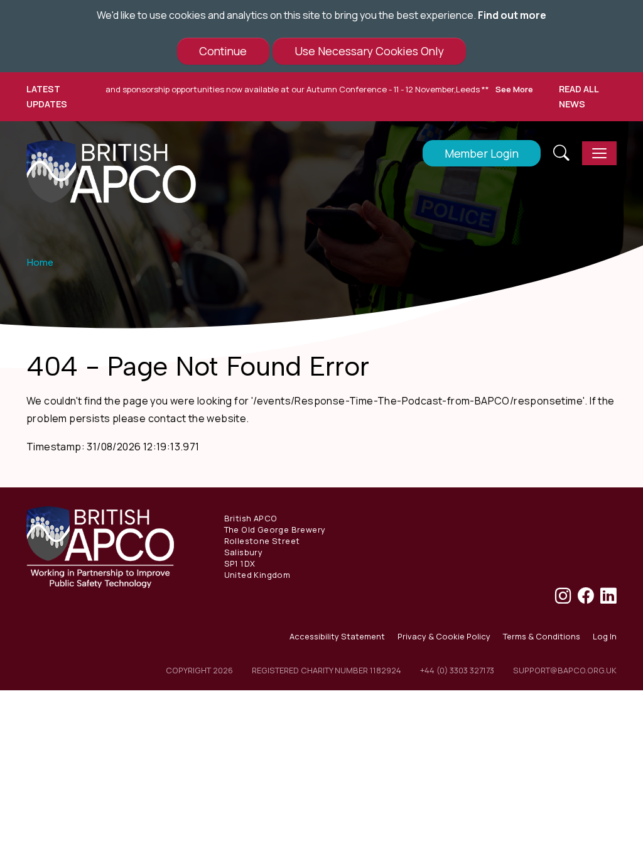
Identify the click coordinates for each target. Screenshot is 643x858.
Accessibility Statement (337, 636)
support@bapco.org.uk (565, 670)
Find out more (512, 15)
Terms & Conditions (541, 636)
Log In (605, 636)
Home (39, 262)
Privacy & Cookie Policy (443, 636)
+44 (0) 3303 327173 (457, 670)
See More (499, 89)
